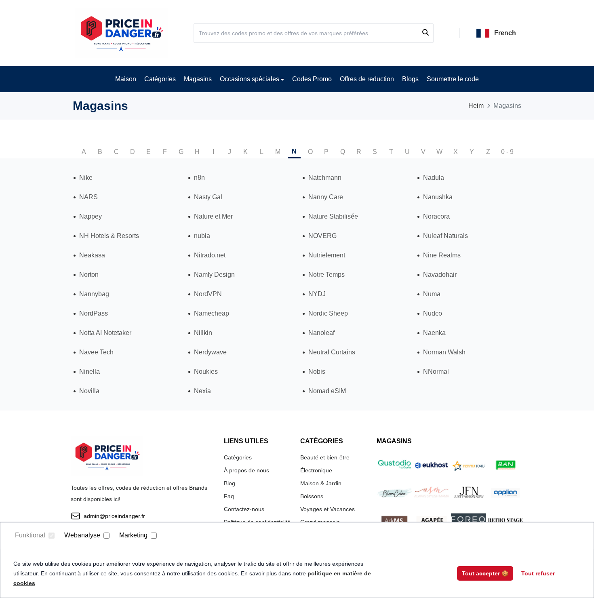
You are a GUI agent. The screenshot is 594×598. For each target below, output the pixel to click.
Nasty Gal (208, 197)
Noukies (206, 371)
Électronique (316, 470)
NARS (88, 197)
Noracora (436, 216)
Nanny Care (325, 197)
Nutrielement (326, 255)
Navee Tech (96, 352)
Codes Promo (312, 79)
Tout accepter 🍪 (485, 573)
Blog (229, 483)
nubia (202, 235)
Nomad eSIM (327, 390)
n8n (199, 177)
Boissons (311, 496)
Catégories (160, 79)
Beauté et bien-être (325, 457)
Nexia (202, 390)
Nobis (316, 371)
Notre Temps (326, 274)
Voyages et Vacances (327, 509)
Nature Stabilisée (333, 216)
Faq (229, 496)
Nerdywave (210, 352)
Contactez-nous (244, 509)
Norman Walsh (444, 352)
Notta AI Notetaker (105, 332)
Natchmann (324, 177)
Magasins (198, 79)
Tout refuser (538, 573)
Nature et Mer (213, 216)
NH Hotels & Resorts (109, 235)
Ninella (89, 371)
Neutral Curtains (331, 352)
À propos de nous (246, 470)
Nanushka (438, 197)
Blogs (410, 79)
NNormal (436, 371)
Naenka (434, 332)
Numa (431, 294)
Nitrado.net (209, 255)
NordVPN (208, 294)
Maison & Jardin (320, 483)
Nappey (90, 216)
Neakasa (92, 255)
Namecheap (211, 313)
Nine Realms (442, 255)
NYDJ (317, 294)
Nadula (433, 177)
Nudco (432, 313)
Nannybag (94, 294)
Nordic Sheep (328, 313)
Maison (125, 79)
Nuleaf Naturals (445, 235)
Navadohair (440, 274)
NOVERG (322, 235)
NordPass (93, 313)
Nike (86, 177)
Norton (89, 274)
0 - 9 (507, 151)
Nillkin (203, 332)
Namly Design (214, 274)
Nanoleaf (321, 332)
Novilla (89, 390)
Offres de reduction (367, 79)
